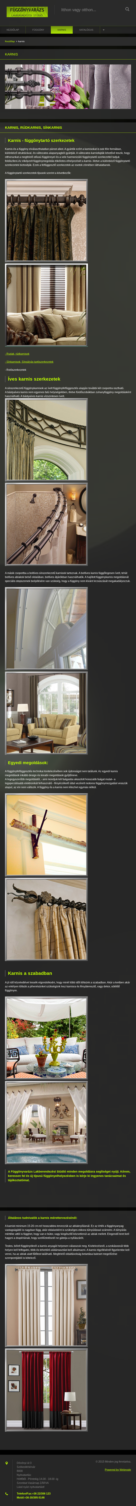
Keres (127, 10)
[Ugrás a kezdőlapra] (27, 9)
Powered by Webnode (118, 1469)
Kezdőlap (13, 29)
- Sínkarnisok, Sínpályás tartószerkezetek (29, 361)
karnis (62, 29)
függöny (38, 29)
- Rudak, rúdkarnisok (17, 353)
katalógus (86, 29)
